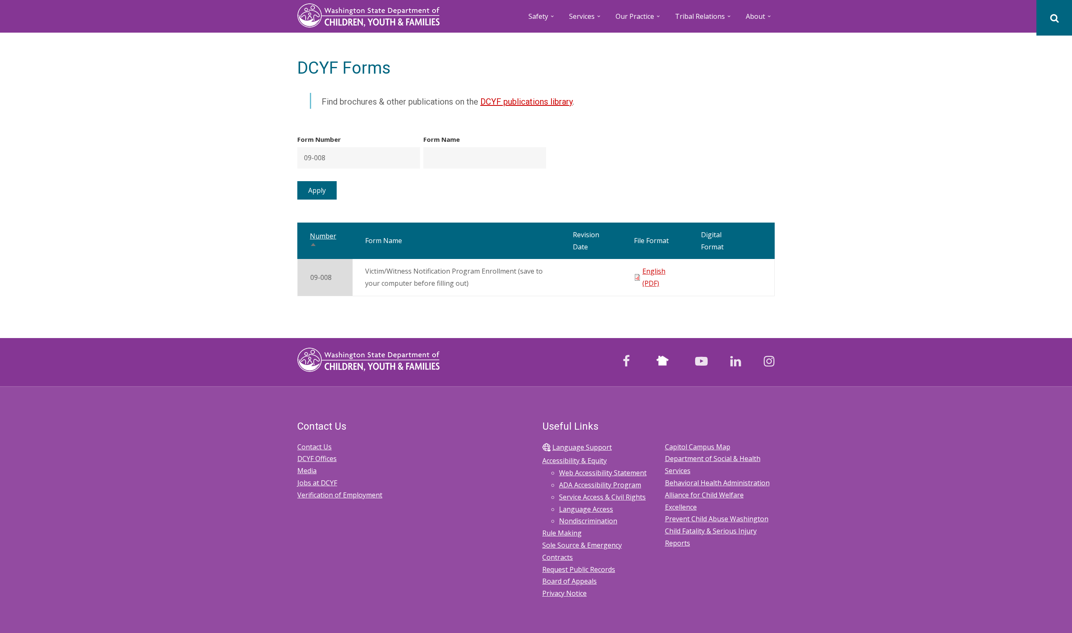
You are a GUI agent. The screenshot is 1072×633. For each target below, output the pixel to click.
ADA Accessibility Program (600, 484)
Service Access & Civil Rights (602, 497)
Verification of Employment (339, 495)
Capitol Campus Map (697, 446)
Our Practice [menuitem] (638, 19)
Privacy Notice (564, 593)
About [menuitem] (759, 19)
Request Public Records (578, 569)
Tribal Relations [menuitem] (703, 19)
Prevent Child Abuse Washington (716, 518)
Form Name (441, 139)
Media (307, 470)
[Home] (368, 14)
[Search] (1054, 18)
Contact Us (314, 446)
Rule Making (562, 533)
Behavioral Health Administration (717, 482)
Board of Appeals (569, 581)
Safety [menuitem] (541, 19)
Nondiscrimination (588, 520)
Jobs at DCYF (317, 482)
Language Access (586, 509)
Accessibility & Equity (574, 460)
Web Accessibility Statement (603, 472)
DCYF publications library (526, 102)
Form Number (319, 139)
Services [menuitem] (585, 19)
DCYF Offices (317, 458)
